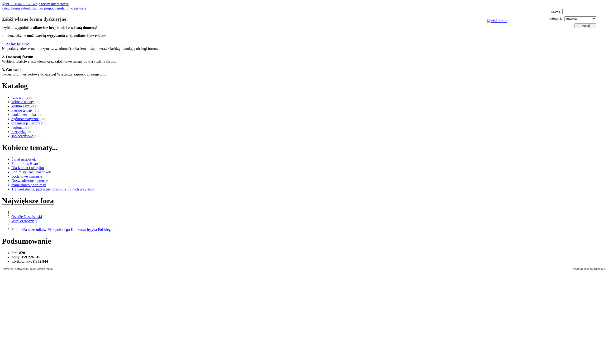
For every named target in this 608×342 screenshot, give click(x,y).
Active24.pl (21, 268)
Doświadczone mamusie (29, 181)
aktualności (29, 8)
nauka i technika (23, 115)
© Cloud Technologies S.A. (589, 268)
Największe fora (28, 200)
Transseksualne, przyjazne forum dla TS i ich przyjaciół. (53, 189)
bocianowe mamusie (26, 176)
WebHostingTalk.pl (41, 268)
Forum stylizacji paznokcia (31, 172)
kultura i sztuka (22, 106)
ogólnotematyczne (25, 119)
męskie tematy (22, 110)
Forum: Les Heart (24, 164)
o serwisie (78, 8)
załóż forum (11, 8)
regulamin (62, 8)
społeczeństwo (22, 136)
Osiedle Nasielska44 (26, 217)
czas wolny (19, 97)
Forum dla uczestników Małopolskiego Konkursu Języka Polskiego (62, 230)
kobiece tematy (22, 102)
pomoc (49, 8)
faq (40, 8)
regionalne (19, 127)
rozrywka (18, 132)
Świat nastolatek (23, 159)
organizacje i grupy (25, 123)
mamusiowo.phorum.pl (28, 185)
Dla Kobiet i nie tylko (27, 168)
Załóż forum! (17, 44)
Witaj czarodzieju (24, 221)
